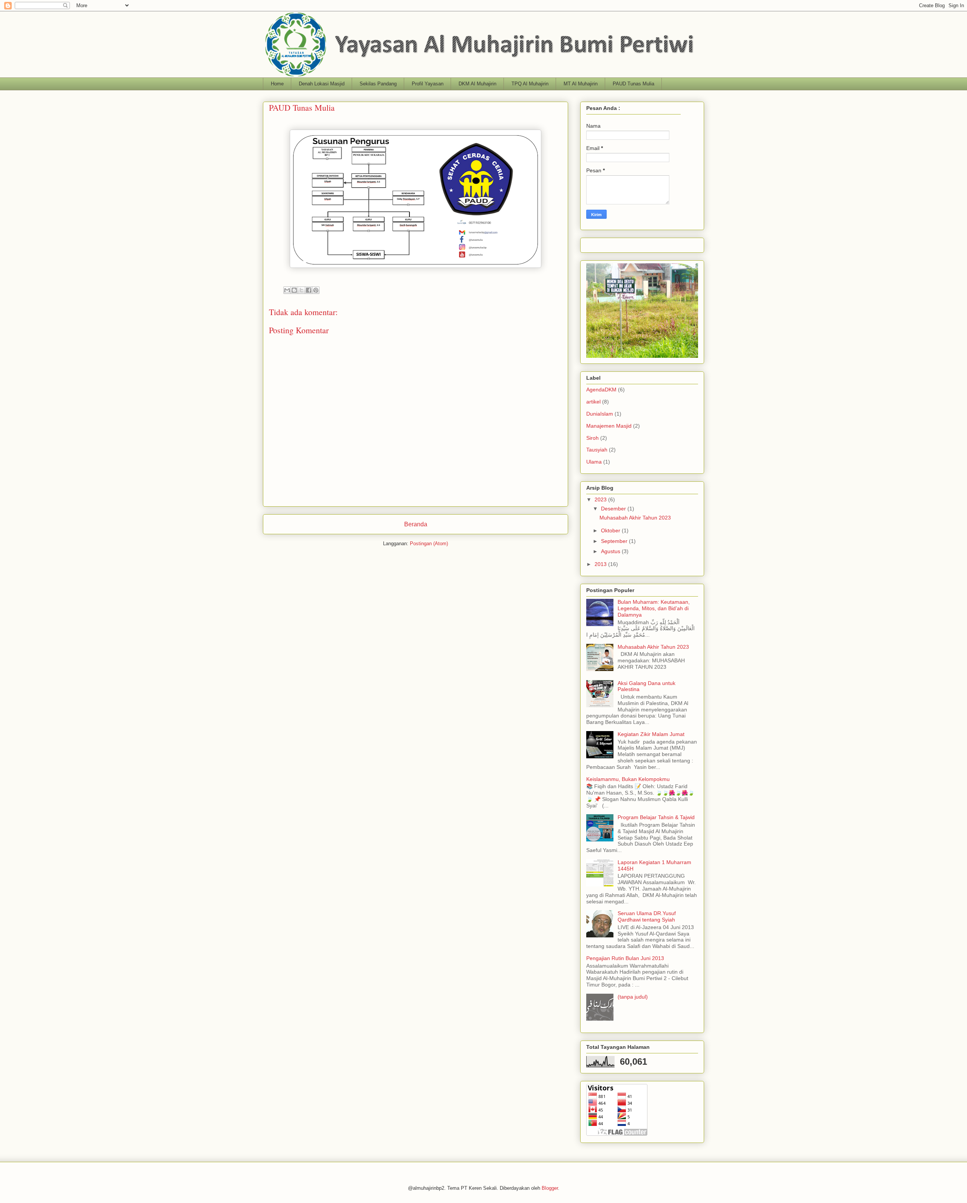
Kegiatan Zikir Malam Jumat (651, 734)
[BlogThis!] (294, 290)
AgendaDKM (601, 390)
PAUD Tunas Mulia (633, 84)
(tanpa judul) (633, 997)
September (615, 541)
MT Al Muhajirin (581, 84)
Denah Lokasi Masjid (321, 84)
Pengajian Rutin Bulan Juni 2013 (625, 958)
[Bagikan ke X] (301, 290)
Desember (614, 509)
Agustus (611, 551)
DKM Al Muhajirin (477, 84)
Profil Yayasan (427, 84)
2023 (601, 499)
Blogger (550, 1188)
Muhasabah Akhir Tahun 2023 (635, 518)
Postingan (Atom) (429, 543)
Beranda (415, 524)
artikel (593, 402)
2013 (601, 564)
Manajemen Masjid (609, 426)
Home (277, 84)
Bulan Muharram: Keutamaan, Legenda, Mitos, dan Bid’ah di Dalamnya (654, 608)
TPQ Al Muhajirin (529, 84)
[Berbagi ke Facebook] (308, 290)
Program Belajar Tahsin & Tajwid (656, 817)
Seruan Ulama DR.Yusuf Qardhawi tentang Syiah (647, 916)
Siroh (592, 438)
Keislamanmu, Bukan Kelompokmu (628, 779)
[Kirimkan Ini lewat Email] (287, 290)
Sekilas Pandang (378, 84)
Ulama (594, 462)
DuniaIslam (599, 414)
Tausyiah (596, 450)
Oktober (611, 530)
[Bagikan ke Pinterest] (316, 290)
